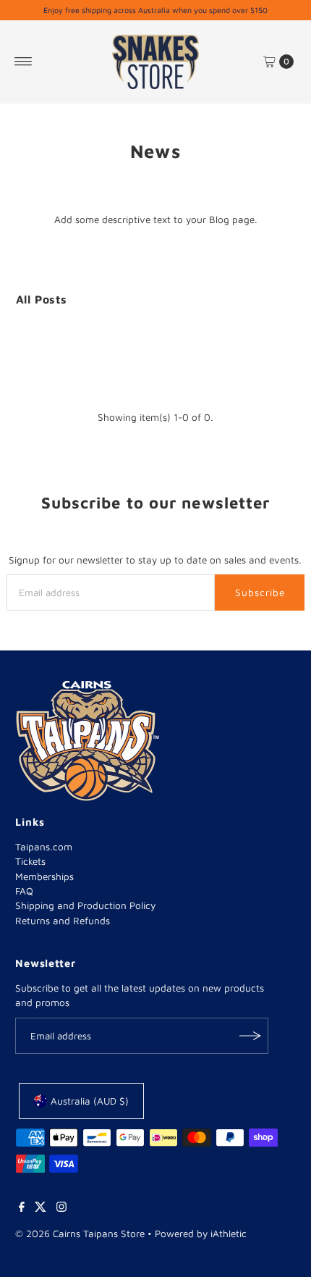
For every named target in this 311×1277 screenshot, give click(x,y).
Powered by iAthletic (201, 1233)
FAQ (24, 891)
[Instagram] (61, 1208)
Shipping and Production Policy (85, 905)
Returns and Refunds (62, 920)
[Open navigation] (23, 61)
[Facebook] (22, 1208)
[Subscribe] (250, 1036)
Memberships (44, 876)
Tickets (30, 861)
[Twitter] (40, 1208)
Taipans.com (43, 847)
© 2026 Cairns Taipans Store (80, 1233)
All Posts (41, 299)
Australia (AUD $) (90, 1101)
